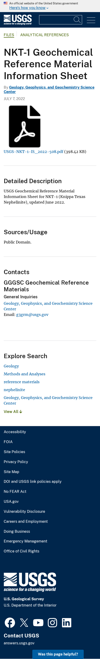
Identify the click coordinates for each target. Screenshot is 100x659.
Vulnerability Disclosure (24, 512)
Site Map (11, 472)
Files (9, 35)
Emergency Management (25, 541)
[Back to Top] (83, 642)
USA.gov (11, 502)
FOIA (8, 442)
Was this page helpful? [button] (58, 654)
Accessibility (15, 432)
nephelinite (14, 389)
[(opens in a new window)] (10, 622)
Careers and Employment (26, 521)
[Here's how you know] (50, 6)
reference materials (22, 382)
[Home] (18, 24)
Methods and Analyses (24, 374)
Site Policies (14, 452)
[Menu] (91, 20)
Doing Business (17, 531)
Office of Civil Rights (21, 551)
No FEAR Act (15, 492)
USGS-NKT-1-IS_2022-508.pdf (33, 151)
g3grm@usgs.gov (32, 314)
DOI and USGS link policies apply (33, 482)
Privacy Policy (16, 462)
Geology (11, 366)
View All (11, 411)
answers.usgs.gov (19, 643)
